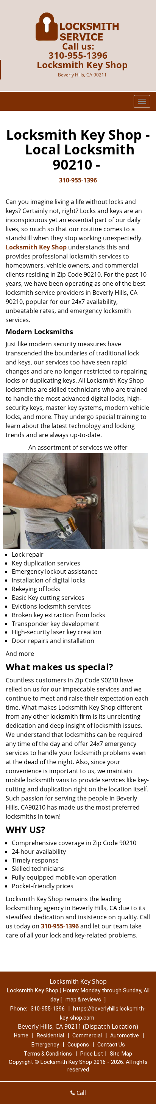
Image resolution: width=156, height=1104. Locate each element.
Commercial (87, 1035)
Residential (50, 1035)
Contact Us (111, 1045)
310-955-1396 (78, 55)
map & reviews (84, 1000)
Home (21, 1035)
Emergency (45, 1045)
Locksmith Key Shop (36, 247)
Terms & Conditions (48, 1054)
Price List (91, 1054)
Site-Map (121, 1054)
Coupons (78, 1045)
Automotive (124, 1035)
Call (80, 1092)
